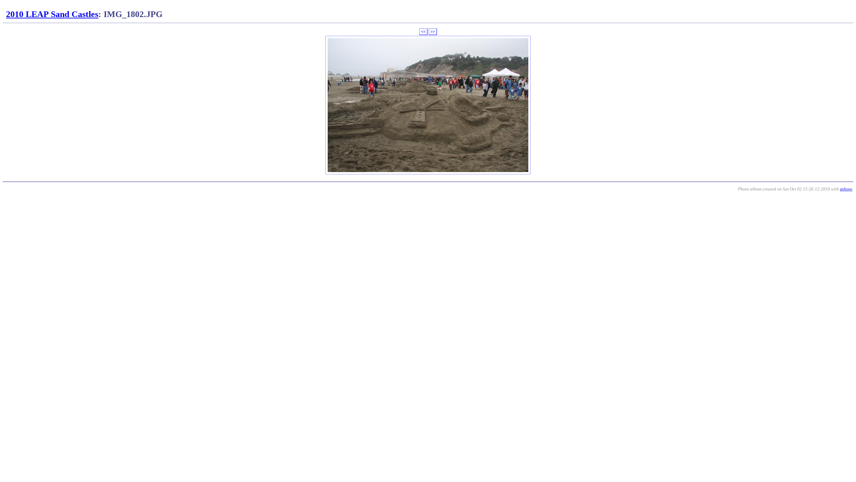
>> (432, 31)
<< (423, 31)
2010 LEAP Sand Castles (52, 14)
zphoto (846, 188)
